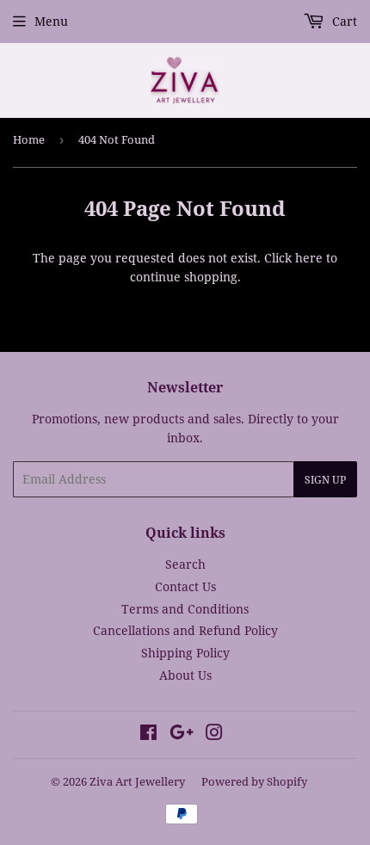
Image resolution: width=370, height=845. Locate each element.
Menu (51, 21)
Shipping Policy (185, 653)
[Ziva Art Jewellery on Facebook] (148, 734)
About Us (185, 675)
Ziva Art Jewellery (137, 781)
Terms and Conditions (185, 609)
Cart (343, 21)
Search (185, 564)
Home (29, 139)
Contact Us (185, 586)
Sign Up (325, 479)
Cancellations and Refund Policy (185, 630)
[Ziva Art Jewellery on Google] (182, 734)
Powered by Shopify (254, 781)
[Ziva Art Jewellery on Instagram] (214, 734)
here (309, 258)
